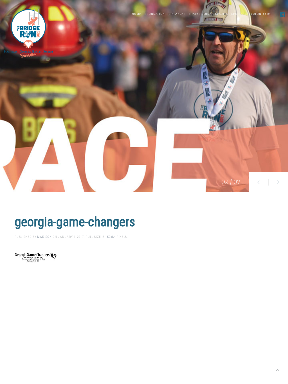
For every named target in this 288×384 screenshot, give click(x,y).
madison (44, 237)
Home (136, 14)
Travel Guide (200, 14)
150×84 (110, 237)
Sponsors (239, 14)
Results (221, 14)
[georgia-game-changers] (36, 256)
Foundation (155, 14)
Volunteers (261, 14)
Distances (176, 14)
